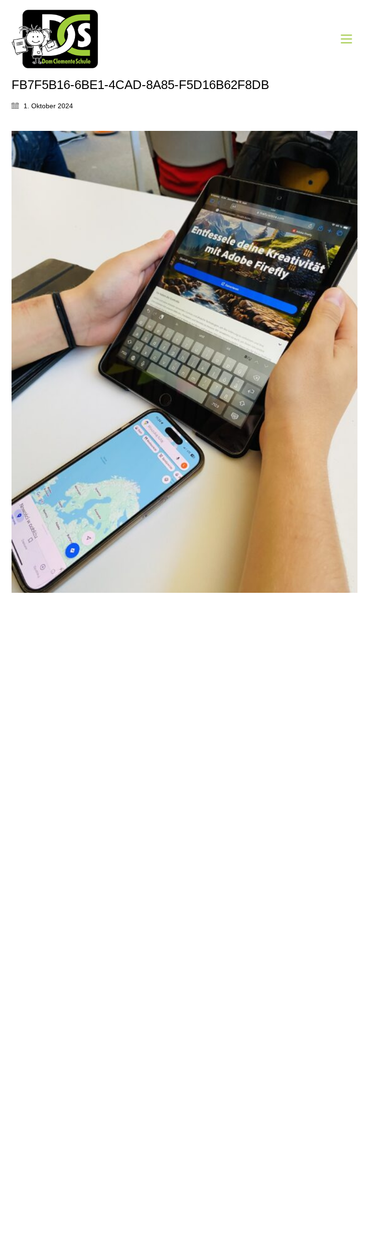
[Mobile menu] (346, 39)
